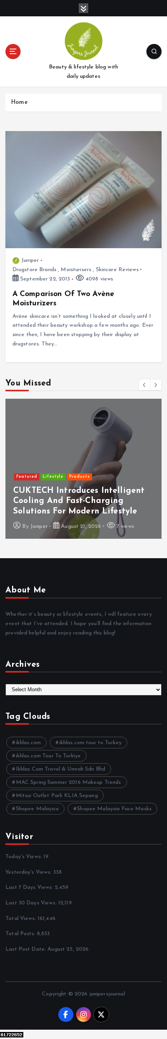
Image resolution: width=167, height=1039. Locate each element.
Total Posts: (21, 934)
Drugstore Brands (34, 270)
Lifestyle (53, 477)
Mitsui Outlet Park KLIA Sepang (57, 796)
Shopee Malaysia (37, 809)
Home (19, 102)
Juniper (30, 260)
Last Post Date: (26, 949)
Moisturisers (76, 270)
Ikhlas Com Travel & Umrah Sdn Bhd (61, 769)
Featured (26, 477)
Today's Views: (24, 857)
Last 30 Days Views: (31, 903)
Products (79, 477)
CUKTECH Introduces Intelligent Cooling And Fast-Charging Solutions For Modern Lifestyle (78, 501)
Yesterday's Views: (29, 872)
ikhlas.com (28, 743)
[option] (83, 469)
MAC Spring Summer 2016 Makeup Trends (68, 782)
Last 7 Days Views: (30, 887)
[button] (144, 385)
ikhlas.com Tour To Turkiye (48, 756)
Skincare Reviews (117, 270)
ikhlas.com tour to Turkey (90, 743)
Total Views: (21, 919)
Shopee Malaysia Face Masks (114, 809)
